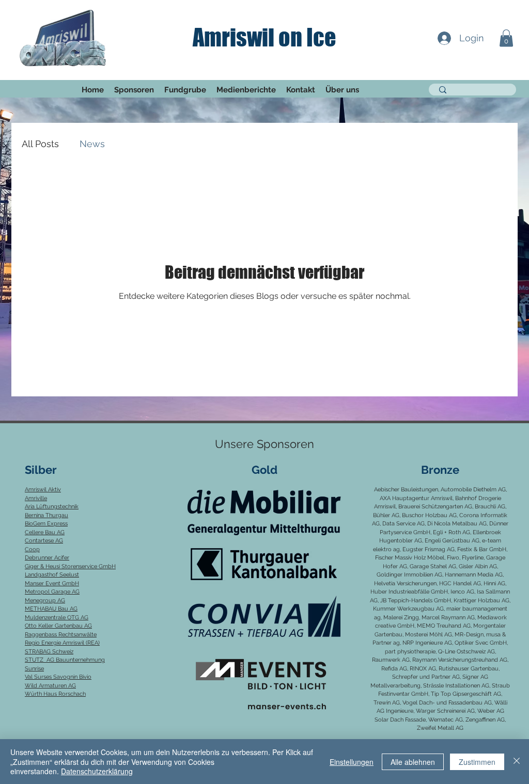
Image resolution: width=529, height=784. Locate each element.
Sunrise (34, 668)
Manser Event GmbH (52, 583)
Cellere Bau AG (45, 532)
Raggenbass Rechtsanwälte (61, 634)
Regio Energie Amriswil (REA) (62, 642)
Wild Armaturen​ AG (50, 685)
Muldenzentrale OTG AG (56, 617)
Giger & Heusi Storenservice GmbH (70, 566)
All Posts (40, 143)
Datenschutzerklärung (97, 771)
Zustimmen (477, 762)
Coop (32, 549)
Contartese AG (44, 540)
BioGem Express (46, 523)
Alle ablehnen (413, 762)
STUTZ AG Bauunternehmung (65, 660)
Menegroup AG (45, 600)
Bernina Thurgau (46, 515)
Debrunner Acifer (47, 557)
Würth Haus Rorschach (55, 694)
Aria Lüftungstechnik (52, 506)
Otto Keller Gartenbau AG (58, 625)
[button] (506, 37)
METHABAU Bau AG (51, 608)
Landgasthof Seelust (52, 574)
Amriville (36, 498)
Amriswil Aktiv (43, 489)
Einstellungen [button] (352, 762)
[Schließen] (516, 761)
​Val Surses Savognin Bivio (58, 677)
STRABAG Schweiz (49, 651)
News (92, 143)
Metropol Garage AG (52, 591)
